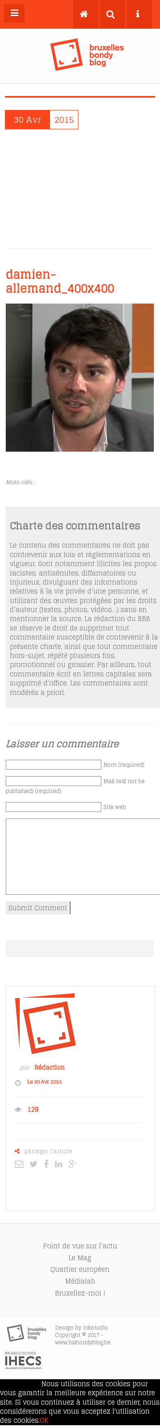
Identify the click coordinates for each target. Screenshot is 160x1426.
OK (44, 1420)
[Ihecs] (23, 1367)
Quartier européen (80, 1269)
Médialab (80, 1281)
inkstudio (95, 1327)
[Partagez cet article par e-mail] (21, 1164)
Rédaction (49, 1067)
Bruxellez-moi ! (80, 1293)
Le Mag (80, 1258)
